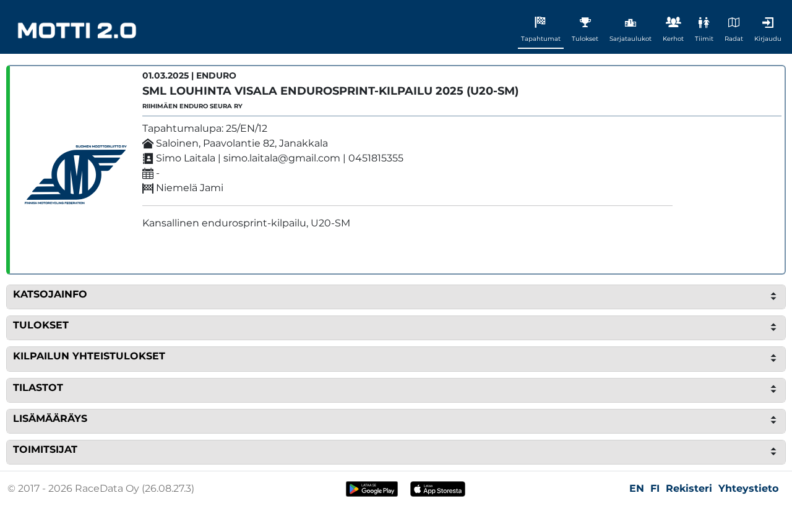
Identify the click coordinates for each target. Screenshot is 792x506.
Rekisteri (689, 488)
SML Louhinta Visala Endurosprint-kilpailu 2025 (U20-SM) (330, 91)
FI (655, 488)
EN (636, 488)
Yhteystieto (748, 488)
